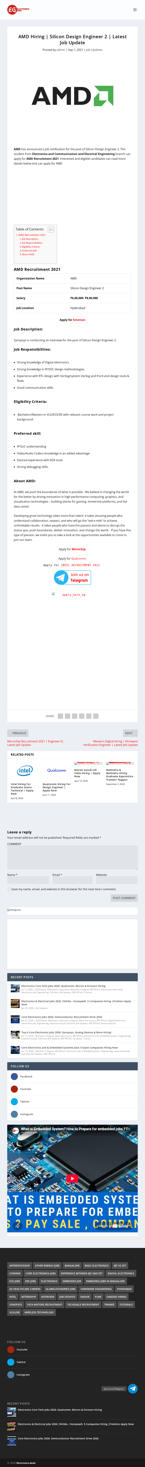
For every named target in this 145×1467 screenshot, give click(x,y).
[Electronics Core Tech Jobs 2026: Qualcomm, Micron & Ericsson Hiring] (15, 988)
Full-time (54, 992)
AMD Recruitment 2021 (32, 235)
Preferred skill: (29, 250)
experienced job (57, 1023)
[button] (133, 1389)
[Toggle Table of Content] (49, 230)
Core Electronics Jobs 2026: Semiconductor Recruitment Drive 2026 (61, 1017)
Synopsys (77, 1038)
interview (47, 1296)
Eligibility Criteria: (31, 246)
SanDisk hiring (116, 1296)
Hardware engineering (96, 1289)
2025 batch (40, 989)
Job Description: (30, 238)
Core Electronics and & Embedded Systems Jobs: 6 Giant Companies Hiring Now (69, 1047)
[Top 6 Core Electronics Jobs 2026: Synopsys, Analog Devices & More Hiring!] (15, 1034)
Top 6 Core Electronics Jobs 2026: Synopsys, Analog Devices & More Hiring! (66, 1032)
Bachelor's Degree (80, 989)
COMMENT (14, 844)
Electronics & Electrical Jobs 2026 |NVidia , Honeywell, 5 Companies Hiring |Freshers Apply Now (76, 1002)
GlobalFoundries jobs (61, 1289)
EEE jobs (30, 1281)
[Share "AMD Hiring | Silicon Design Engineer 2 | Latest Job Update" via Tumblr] (74, 716)
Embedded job (72, 1281)
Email (57, 875)
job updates (67, 1296)
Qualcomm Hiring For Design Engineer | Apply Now (57, 787)
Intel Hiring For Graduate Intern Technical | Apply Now (22, 788)
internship (28, 1296)
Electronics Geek (26, 1463)
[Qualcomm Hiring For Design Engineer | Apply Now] (57, 770)
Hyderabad (124, 1289)
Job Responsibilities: (32, 242)
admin (61, 50)
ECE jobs (14, 1281)
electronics (49, 1281)
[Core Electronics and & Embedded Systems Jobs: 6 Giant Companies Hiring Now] (15, 1050)
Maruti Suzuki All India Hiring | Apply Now (87, 773)
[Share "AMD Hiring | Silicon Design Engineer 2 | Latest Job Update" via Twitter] (67, 716)
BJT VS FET (120, 1265)
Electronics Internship (112, 989)
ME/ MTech (77, 992)
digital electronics (121, 1273)
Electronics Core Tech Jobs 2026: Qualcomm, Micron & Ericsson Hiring (63, 986)
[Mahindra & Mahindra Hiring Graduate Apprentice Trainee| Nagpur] (120, 763)
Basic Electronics (87, 1020)
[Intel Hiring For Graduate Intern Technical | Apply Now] (25, 770)
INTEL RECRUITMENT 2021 (81, 565)
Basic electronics (97, 1265)
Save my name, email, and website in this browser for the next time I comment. (63, 889)
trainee (109, 1304)
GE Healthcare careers (24, 1289)
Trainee (88, 992)
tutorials (126, 1304)
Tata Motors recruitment (44, 1304)
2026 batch (52, 989)
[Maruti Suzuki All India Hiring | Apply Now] (88, 763)
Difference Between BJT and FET (82, 1273)
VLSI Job (14, 1312)
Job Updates (94, 50)
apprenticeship (19, 1265)
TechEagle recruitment (83, 1304)
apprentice (64, 989)
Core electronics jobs (41, 1273)
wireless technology (39, 1312)
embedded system (108, 1035)
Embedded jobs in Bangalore (105, 1281)
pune (98, 1296)
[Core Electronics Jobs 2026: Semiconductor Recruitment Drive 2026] (15, 1019)
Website (101, 875)
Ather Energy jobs (47, 1265)
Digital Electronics (117, 1020)
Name (12, 875)
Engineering (43, 992)
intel (12, 1296)
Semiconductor (108, 1023)
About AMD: (28, 254)
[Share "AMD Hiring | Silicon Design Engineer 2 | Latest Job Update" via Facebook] (60, 716)
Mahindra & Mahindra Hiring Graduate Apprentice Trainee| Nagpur (119, 774)
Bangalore (72, 1265)
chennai (15, 1273)
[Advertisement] (72, 195)
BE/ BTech (95, 989)
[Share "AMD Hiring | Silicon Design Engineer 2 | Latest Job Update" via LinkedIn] (88, 716)
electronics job (28, 992)
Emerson (79, 320)
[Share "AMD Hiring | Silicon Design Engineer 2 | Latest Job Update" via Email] (95, 716)
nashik (85, 1296)
